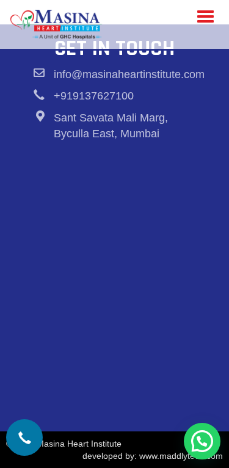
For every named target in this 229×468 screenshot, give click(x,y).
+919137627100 (94, 96)
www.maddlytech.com (181, 456)
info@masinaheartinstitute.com (129, 74)
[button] (202, 441)
